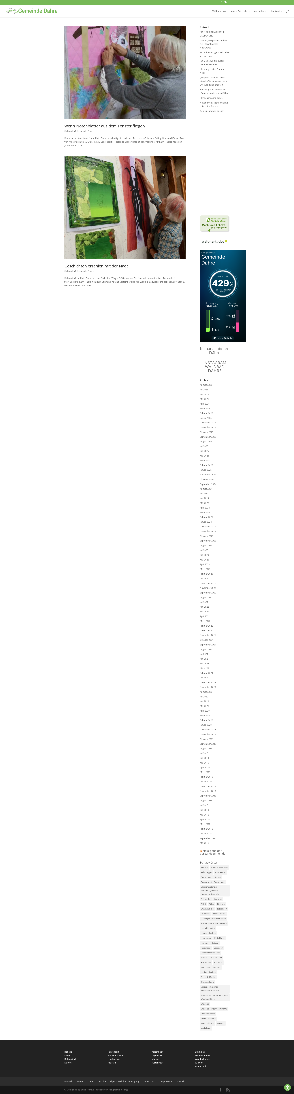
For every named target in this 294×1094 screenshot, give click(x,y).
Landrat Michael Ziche (210, 952)
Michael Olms (216, 957)
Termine (101, 1081)
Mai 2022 (204, 611)
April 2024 (205, 507)
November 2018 (208, 791)
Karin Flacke (219, 938)
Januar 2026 (206, 417)
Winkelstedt (206, 1028)
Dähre (211, 904)
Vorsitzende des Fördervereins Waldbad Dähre (214, 997)
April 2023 (205, 564)
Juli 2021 (204, 654)
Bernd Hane (206, 877)
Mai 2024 (204, 502)
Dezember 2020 (208, 682)
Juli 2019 (204, 753)
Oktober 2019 (206, 739)
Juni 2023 (204, 554)
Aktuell (68, 1081)
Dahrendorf (70, 131)
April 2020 (205, 710)
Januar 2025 (206, 469)
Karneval (205, 943)
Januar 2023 (206, 578)
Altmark (204, 867)
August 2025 (206, 441)
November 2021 (208, 635)
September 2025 (208, 436)
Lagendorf (218, 948)
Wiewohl (220, 1023)
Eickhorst (221, 904)
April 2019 (205, 767)
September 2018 (208, 795)
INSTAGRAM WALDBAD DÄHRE (214, 366)
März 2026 (205, 408)
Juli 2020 (204, 696)
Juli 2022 (204, 602)
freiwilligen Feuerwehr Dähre (213, 918)
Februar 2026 (206, 413)
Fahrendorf (222, 909)
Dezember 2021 (208, 630)
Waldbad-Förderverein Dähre (214, 1009)
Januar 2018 (206, 833)
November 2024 (208, 474)
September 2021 (208, 644)
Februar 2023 (206, 573)
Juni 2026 (204, 394)
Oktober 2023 (206, 536)
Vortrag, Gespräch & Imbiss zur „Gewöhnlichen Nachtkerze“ (213, 44)
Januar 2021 (206, 677)
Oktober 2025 (206, 432)
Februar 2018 (206, 828)
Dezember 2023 (208, 526)
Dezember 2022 (208, 583)
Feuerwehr (205, 913)
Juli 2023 (204, 550)
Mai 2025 (204, 455)
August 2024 (206, 488)
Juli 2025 (204, 446)
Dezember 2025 (208, 422)
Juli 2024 (204, 493)
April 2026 (205, 403)
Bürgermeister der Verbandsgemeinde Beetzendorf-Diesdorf (210, 891)
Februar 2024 (206, 517)
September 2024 (208, 484)
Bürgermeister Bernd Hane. (213, 882)
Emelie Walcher (207, 909)
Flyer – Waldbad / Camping (124, 1081)
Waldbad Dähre (208, 1013)
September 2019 (208, 743)
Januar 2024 (206, 521)
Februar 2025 (206, 465)
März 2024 (205, 512)
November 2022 (208, 587)
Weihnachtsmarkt (208, 1018)
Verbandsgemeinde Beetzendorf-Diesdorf (210, 989)
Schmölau (218, 962)
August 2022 (206, 597)
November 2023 (208, 531)
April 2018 (205, 819)
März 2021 (205, 668)
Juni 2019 (204, 757)
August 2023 (206, 545)
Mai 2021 (204, 663)
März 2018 (205, 824)
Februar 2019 (206, 776)
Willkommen (219, 11)
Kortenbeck (206, 948)
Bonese (218, 877)
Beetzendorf (220, 872)
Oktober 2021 (206, 639)
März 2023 (205, 569)
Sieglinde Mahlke (208, 977)
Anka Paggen (206, 872)
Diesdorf (218, 899)
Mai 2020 (204, 705)
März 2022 (205, 621)
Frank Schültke (219, 913)
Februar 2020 (206, 720)
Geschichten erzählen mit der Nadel (97, 266)
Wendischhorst (207, 1023)
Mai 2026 (204, 398)
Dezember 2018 (208, 786)
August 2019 (206, 748)
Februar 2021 (206, 673)
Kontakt (275, 11)
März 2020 (205, 715)
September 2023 (208, 540)
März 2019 (205, 772)
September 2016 (208, 838)
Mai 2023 (204, 559)
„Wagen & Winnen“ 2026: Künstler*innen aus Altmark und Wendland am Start (213, 81)
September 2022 (208, 592)
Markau (204, 957)
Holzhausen (206, 938)
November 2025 (208, 427)
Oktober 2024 (206, 479)
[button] (287, 1087)
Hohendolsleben (208, 933)
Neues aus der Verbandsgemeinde (212, 852)
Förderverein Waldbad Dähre (214, 923)
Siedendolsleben (208, 972)
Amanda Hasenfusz (219, 867)
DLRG (203, 904)
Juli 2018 (204, 805)
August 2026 (206, 384)
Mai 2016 (204, 842)
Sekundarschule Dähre (211, 967)
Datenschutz (150, 1081)
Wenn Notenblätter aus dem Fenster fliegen (104, 126)
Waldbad (205, 1004)
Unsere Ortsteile (238, 11)
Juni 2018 (204, 809)
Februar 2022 (206, 625)
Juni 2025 (204, 450)
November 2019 (208, 734)
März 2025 (205, 460)
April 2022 (205, 616)
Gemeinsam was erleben (212, 110)
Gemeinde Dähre (85, 131)
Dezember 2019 (208, 729)
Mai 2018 (204, 814)
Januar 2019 (206, 781)
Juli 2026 (204, 389)
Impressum (167, 1081)
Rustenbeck (206, 962)
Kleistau (215, 943)
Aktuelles (259, 11)
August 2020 (206, 691)
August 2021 (206, 649)
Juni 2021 (204, 658)
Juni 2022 (204, 606)
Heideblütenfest (208, 928)
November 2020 (208, 687)
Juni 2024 (204, 498)
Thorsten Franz (207, 982)
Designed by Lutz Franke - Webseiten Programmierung (97, 1089)
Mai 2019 (204, 762)
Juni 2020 (204, 701)
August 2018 (206, 800)
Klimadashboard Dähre (211, 97)
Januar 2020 (206, 724)
